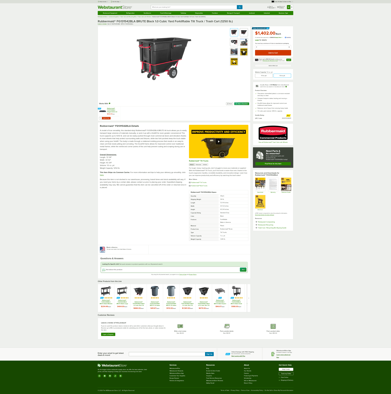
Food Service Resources (214, 378)
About (191, 164)
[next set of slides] (248, 298)
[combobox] (194, 7)
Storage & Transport (233, 13)
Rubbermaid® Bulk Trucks (199, 186)
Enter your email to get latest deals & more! (111, 354)
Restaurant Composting (272, 222)
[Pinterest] (120, 376)
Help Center (103, 1)
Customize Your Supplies (177, 375)
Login (257, 40)
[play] (218, 141)
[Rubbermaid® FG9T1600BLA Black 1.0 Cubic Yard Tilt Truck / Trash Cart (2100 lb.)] (187, 298)
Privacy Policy (193, 274)
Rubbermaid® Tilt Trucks (198, 161)
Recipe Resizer (174, 378)
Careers (246, 373)
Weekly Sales (210, 373)
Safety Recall (210, 383)
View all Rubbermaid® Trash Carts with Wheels (273, 142)
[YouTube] (104, 376)
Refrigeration (130, 13)
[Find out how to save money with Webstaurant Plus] (100, 109)
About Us (247, 368)
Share (230, 103)
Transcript (198, 164)
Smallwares (147, 13)
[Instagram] (99, 376)
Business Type (283, 13)
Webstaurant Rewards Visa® (270, 60)
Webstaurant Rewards (176, 371)
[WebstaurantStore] (123, 365)
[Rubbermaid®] (273, 133)
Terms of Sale (225, 390)
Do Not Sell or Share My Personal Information (279, 390)
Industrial (267, 13)
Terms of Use (182, 274)
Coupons (209, 375)
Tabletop (183, 13)
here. (102, 175)
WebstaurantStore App (177, 373)
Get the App (116, 1)
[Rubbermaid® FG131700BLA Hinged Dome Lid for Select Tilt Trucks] (109, 113)
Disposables (199, 13)
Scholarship (247, 378)
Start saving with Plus (238, 356)
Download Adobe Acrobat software (264, 215)
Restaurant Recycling (272, 225)
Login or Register (108, 334)
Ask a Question (243, 104)
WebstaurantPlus (175, 368)
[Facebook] (110, 376)
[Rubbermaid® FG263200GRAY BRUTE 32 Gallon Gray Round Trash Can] (155, 298)
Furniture (215, 13)
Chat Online (284, 377)
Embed (205, 164)
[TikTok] (115, 376)
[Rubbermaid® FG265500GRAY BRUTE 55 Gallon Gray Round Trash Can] (171, 298)
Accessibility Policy (257, 390)
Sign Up (209, 354)
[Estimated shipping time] (286, 87)
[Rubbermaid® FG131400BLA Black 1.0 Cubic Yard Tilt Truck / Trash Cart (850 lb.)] (138, 298)
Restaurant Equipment (110, 13)
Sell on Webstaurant (250, 380)
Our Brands (247, 371)
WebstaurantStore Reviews (214, 380)
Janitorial (252, 13)
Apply (289, 60)
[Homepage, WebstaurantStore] (115, 7)
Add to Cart (106, 118)
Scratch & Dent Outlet (213, 371)
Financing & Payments (251, 375)
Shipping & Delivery (287, 380)
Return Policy (248, 383)
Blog (207, 368)
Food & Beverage (165, 13)
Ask (243, 270)
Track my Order (286, 373)
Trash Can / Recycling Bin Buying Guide (274, 228)
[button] (234, 32)
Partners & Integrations (177, 380)
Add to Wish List (273, 65)
